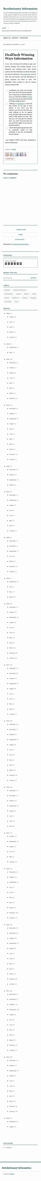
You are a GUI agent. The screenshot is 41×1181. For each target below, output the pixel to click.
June (11, 378)
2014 (8, 833)
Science (24, 298)
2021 (8, 491)
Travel (16, 301)
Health (34, 294)
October (12, 368)
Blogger (12, 1174)
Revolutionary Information (20, 9)
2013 (8, 868)
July (10, 322)
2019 (8, 578)
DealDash (26, 74)
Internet (7, 298)
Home (4, 28)
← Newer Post (20, 229)
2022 (8, 466)
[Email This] (7, 154)
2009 (8, 1118)
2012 (8, 924)
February (12, 398)
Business (7, 290)
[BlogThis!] (12, 154)
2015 (8, 787)
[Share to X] (17, 154)
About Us (7, 38)
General (26, 294)
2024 (8, 359)
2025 (8, 344)
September (12, 347)
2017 (8, 665)
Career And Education (19, 290)
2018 (8, 604)
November (12, 408)
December (12, 362)
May (10, 352)
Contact (15, 38)
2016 (8, 721)
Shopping (10, 159)
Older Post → (20, 239)
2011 (7, 991)
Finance (18, 294)
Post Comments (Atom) (21, 244)
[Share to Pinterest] (26, 154)
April (10, 327)
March (11, 332)
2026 (8, 313)
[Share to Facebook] (21, 154)
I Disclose (9, 1147)
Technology (8, 301)
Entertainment (9, 294)
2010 (8, 1057)
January (12, 337)
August (11, 317)
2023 (8, 405)
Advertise (24, 38)
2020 (8, 537)
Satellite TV (15, 298)
